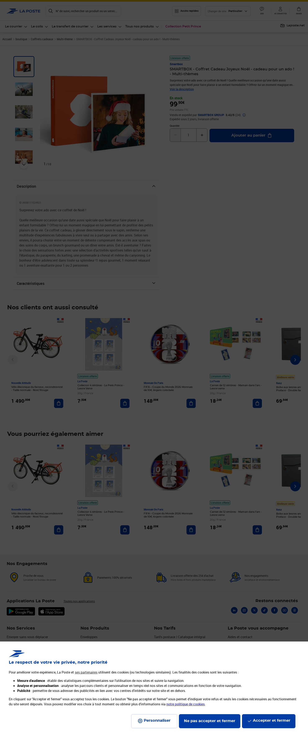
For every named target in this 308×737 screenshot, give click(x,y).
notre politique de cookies (185, 704)
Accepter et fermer (271, 721)
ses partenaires (86, 672)
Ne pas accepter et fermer (209, 721)
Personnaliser (157, 721)
